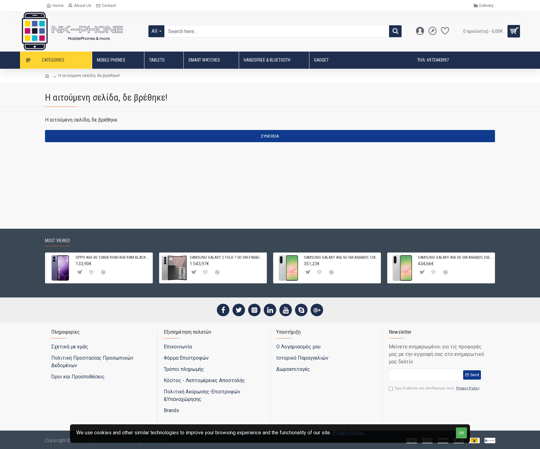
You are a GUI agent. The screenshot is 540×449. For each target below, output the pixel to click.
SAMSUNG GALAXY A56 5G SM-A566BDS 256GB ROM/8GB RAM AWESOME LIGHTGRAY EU (455, 257)
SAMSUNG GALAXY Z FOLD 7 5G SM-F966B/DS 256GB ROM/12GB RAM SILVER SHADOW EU (227, 257)
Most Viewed (57, 240)
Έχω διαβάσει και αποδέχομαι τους (437, 388)
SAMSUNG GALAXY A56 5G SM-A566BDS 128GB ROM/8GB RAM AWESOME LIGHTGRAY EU (341, 257)
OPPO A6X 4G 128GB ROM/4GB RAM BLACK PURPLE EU (113, 257)
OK (461, 433)
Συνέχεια (270, 136)
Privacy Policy (347, 433)
